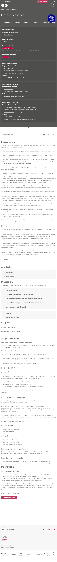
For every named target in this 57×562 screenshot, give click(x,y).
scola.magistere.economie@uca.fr (28, 119)
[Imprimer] (44, 134)
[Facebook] (43, 530)
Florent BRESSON (8, 89)
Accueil (2, 9)
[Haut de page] (2, 560)
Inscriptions (46, 22)
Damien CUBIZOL (8, 107)
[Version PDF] (53, 134)
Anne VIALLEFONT (8, 68)
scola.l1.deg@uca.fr (19, 78)
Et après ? (36, 22)
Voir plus (8, 260)
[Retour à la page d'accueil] (52, 5)
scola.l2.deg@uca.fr (19, 96)
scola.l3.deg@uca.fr (28, 116)
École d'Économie (8, 35)
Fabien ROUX (7, 73)
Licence (14, 9)
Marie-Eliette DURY (9, 70)
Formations (8, 9)
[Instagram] (49, 530)
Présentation (7, 22)
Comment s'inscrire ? (9, 497)
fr (52, 1)
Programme (27, 22)
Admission (17, 22)
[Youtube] (54, 530)
